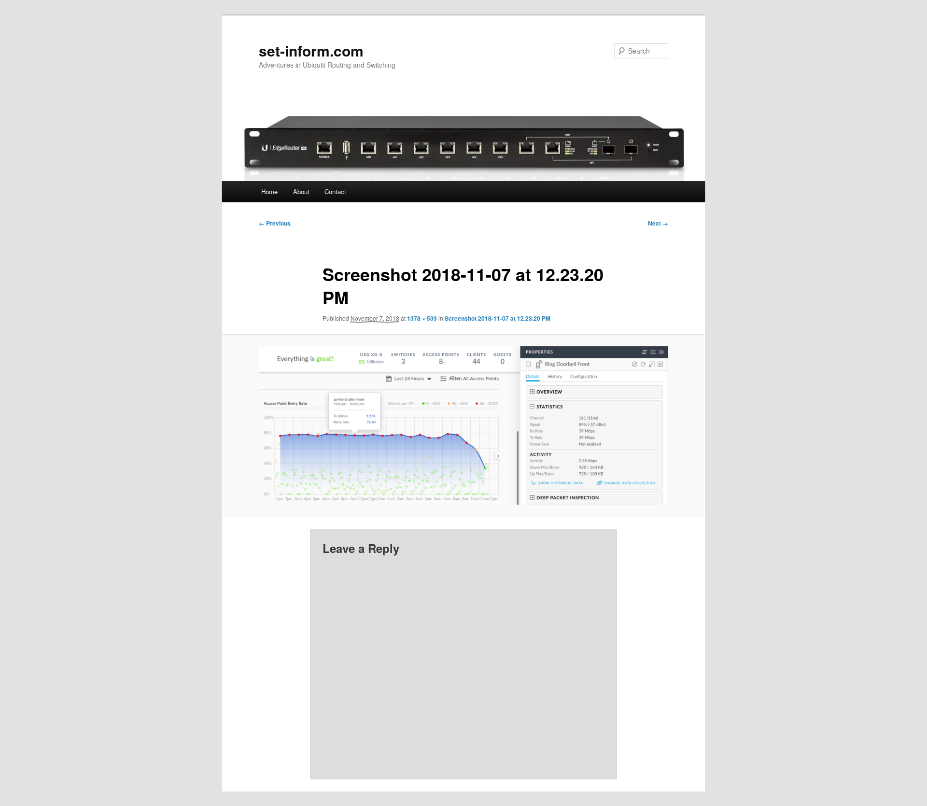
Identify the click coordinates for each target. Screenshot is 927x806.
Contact (335, 191)
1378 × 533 (422, 318)
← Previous (275, 223)
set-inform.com (311, 50)
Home (269, 191)
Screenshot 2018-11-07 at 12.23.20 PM (497, 318)
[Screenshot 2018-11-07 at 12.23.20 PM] (463, 425)
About (301, 191)
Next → (658, 223)
